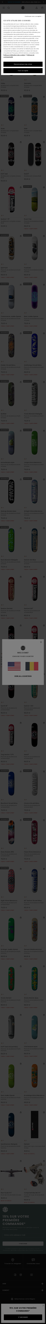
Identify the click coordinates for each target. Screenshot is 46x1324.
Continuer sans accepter (33, 16)
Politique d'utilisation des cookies (14, 55)
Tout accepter (23, 71)
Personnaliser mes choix (23, 64)
